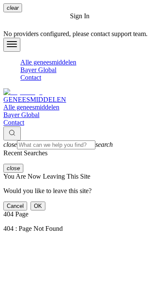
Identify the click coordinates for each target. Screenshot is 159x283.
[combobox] (79, 144)
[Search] (12, 133)
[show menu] (11, 45)
